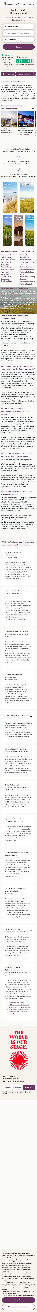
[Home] (3, 74)
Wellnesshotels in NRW (16, 1002)
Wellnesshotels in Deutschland (19, 1005)
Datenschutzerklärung (12, 1291)
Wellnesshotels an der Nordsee (19, 1009)
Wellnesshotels (29, 354)
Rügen (14, 572)
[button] (34, 4)
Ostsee (20, 725)
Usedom (19, 572)
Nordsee (12, 725)
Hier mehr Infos (27, 312)
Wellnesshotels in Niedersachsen (19, 1007)
